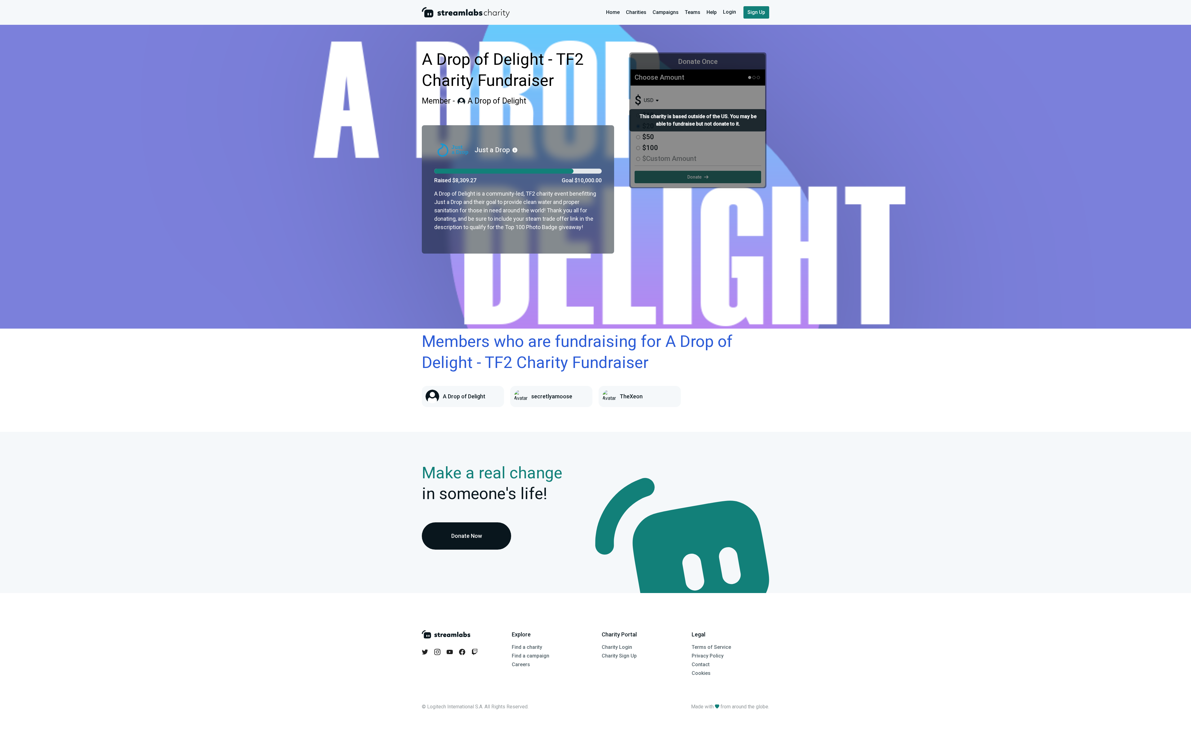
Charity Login (617, 647)
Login (730, 12)
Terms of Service (711, 647)
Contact (701, 664)
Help (712, 12)
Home (613, 12)
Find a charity (527, 647)
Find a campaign (530, 656)
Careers (521, 664)
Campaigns (666, 12)
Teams (692, 12)
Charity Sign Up (619, 656)
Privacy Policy (708, 656)
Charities (636, 12)
